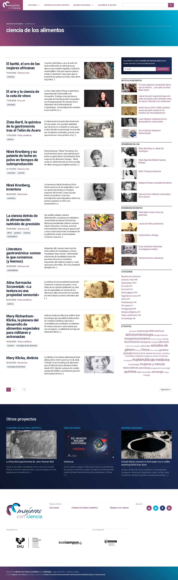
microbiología (133, 364)
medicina (162, 360)
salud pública (146, 372)
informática (130, 356)
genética (163, 349)
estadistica (137, 346)
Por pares (125, 305)
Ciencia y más (127, 279)
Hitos (123, 299)
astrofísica (159, 331)
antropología (133, 331)
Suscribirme (163, 69)
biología (147, 335)
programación (156, 368)
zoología (146, 375)
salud (139, 372)
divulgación (145, 342)
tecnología (157, 371)
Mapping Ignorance (131, 428)
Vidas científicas (128, 315)
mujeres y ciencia (152, 364)
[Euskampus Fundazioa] (70, 543)
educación (163, 341)
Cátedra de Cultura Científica (85, 508)
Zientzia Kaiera (72, 428)
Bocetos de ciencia (130, 276)
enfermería (129, 346)
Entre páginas (127, 292)
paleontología (145, 368)
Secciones (54, 508)
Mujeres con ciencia (119, 508)
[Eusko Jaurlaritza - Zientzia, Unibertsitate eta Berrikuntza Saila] (110, 543)
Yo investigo (126, 318)
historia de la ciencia (142, 353)
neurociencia (130, 367)
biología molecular (161, 335)
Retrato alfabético (129, 312)
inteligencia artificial (151, 356)
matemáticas (143, 359)
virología (166, 372)
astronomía (134, 335)
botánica (144, 338)
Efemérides (126, 283)
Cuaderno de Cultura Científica (23, 428)
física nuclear (154, 350)
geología (127, 353)
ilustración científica (161, 353)
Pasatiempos (127, 302)
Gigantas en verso (129, 296)
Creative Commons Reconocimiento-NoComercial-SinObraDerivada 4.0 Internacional (74, 575)
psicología (166, 368)
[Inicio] (11, 5)
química (130, 371)
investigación (128, 360)
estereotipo (146, 346)
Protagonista (127, 309)
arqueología (143, 331)
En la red (125, 289)
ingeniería (139, 356)
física (145, 350)
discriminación (132, 341)
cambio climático (156, 339)
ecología (154, 342)
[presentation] (146, 88)
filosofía (138, 350)
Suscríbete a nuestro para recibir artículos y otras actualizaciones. (144, 62)
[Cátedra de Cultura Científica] (29, 543)
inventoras (163, 356)
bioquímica (132, 338)
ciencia (165, 339)
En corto (125, 286)
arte (151, 330)
